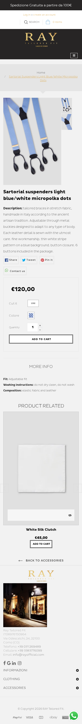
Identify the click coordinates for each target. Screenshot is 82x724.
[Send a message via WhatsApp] (74, 716)
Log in (26, 14)
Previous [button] (4, 488)
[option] (41, 482)
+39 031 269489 (29, 646)
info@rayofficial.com (28, 655)
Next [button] (77, 488)
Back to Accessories (44, 560)
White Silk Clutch (41, 530)
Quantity (14, 327)
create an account (44, 14)
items (57, 22)
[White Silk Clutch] (41, 468)
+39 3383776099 (30, 650)
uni (33, 303)
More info (41, 366)
